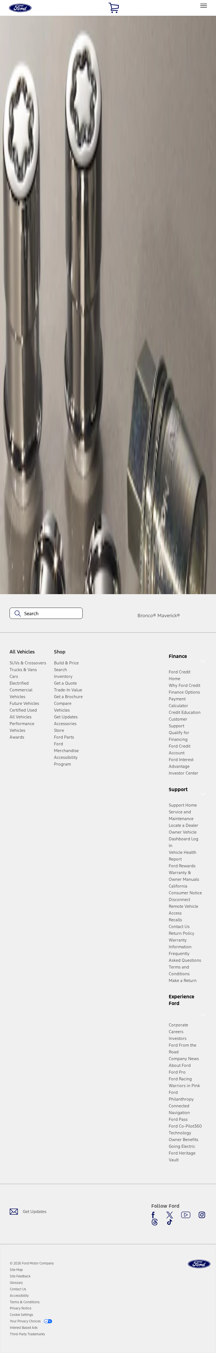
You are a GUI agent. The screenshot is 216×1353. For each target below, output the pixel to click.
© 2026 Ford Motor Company (32, 1263)
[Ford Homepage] (199, 1264)
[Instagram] (202, 1215)
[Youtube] (185, 1215)
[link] (16, 1270)
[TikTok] (169, 1222)
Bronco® (147, 615)
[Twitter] (169, 1215)
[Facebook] (154, 1215)
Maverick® (169, 615)
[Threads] (154, 1222)
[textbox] (46, 613)
